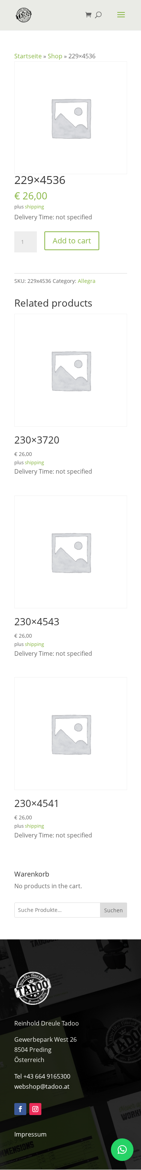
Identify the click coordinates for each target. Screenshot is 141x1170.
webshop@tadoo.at (42, 1086)
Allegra (87, 280)
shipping (34, 206)
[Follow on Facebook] (20, 1109)
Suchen (113, 910)
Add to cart (72, 241)
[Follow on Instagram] (35, 1109)
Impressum (30, 1134)
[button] (122, 1149)
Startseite (28, 56)
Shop (55, 56)
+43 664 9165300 (46, 1076)
